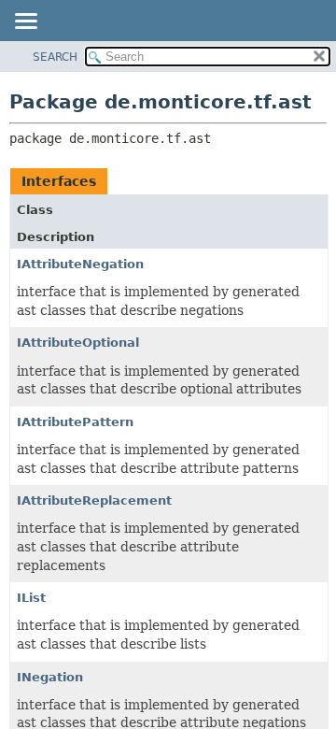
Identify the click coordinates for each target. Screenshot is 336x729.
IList (31, 598)
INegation (50, 677)
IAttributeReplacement (94, 500)
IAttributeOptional (78, 343)
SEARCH (55, 57)
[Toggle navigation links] (25, 22)
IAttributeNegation (80, 264)
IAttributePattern (75, 422)
